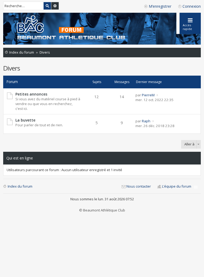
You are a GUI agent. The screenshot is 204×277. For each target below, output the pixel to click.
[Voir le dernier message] (156, 95)
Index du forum (20, 186)
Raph (146, 121)
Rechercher (47, 6)
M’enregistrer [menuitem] (160, 6)
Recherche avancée (55, 6)
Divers (11, 68)
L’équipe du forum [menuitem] (176, 186)
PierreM (148, 95)
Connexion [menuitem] (191, 6)
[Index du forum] (66, 28)
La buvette (25, 120)
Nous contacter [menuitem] (138, 186)
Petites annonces (31, 94)
